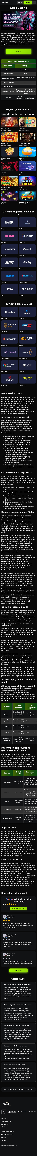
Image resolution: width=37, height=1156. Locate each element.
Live (13, 114)
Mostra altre (18, 970)
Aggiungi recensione (18, 908)
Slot (30, 114)
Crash (21, 114)
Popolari (4, 114)
